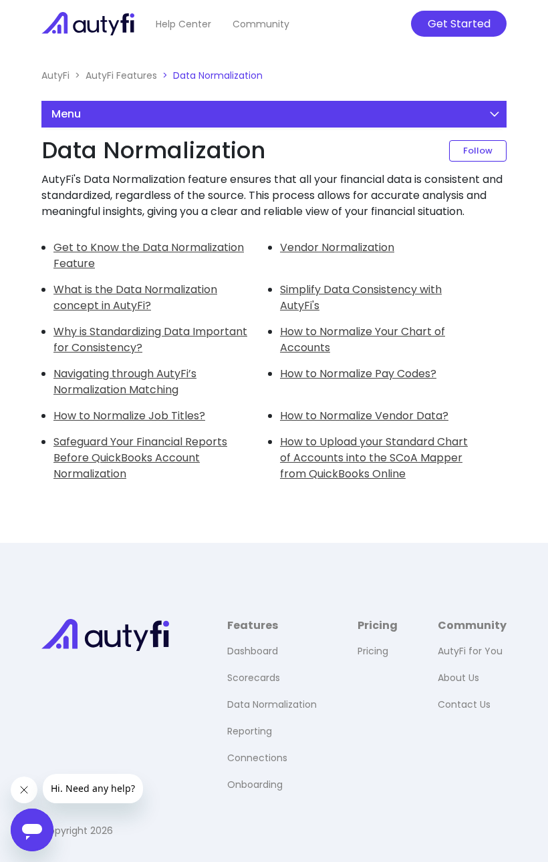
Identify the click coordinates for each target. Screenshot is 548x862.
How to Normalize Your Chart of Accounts (362, 339)
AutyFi (55, 75)
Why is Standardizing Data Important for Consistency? (150, 339)
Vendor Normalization (337, 247)
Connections (257, 758)
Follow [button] (478, 150)
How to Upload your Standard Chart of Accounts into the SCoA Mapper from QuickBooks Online (374, 457)
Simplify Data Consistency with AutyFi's (361, 297)
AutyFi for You (470, 651)
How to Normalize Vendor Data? (364, 415)
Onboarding (255, 784)
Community (261, 24)
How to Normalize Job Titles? (129, 415)
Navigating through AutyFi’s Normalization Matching (124, 381)
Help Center (183, 24)
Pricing (373, 651)
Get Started (459, 23)
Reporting (249, 731)
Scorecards (253, 677)
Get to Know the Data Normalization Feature (148, 255)
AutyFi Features (121, 75)
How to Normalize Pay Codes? (358, 373)
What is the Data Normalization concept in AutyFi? (135, 297)
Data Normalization (218, 75)
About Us (458, 677)
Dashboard (252, 651)
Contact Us (464, 704)
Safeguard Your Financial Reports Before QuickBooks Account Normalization (140, 457)
